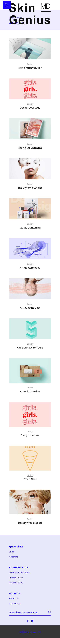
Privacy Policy (16, 577)
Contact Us (15, 603)
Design (30, 64)
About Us (14, 598)
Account (13, 556)
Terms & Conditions (19, 572)
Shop (11, 551)
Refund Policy (16, 582)
